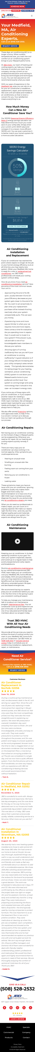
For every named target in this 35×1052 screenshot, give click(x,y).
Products (9, 1038)
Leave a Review (17, 1019)
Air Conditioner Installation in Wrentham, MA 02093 (15, 832)
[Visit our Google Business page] (11, 1007)
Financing (16, 10)
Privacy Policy (17, 1044)
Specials (26, 1027)
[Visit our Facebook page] (4, 1007)
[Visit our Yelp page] (24, 1007)
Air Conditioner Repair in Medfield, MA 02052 (15, 785)
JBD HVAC (8, 65)
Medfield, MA (6, 86)
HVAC (8, 1027)
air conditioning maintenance (20, 568)
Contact (26, 1038)
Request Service (10, 46)
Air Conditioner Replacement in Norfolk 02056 (11, 685)
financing (22, 412)
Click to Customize (17, 226)
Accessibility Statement (17, 1047)
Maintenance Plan (16, 604)
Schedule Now (17, 6)
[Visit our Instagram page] (17, 1007)
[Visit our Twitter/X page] (30, 1007)
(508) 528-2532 (6, 10)
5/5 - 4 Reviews (17, 1015)
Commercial (9, 1032)
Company (26, 1032)
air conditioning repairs (14, 500)
